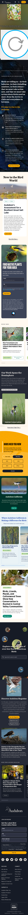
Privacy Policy (14, 913)
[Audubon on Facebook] (7, 859)
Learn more (8, 233)
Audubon (7, 2)
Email (5, 278)
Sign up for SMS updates (19, 879)
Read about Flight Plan (13, 427)
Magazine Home (14, 724)
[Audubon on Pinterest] (25, 859)
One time (7, 456)
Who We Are (4, 869)
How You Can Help (14, 165)
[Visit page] (14, 578)
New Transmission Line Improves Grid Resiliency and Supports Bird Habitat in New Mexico (12, 343)
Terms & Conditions (19, 849)
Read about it (7, 616)
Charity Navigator (14, 906)
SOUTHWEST (8, 357)
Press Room (18, 874)
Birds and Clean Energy (18, 358)
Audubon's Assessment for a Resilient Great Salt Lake (13, 209)
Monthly (18, 456)
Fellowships (18, 871)
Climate (5, 795)
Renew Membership (6, 899)
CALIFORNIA (7, 550)
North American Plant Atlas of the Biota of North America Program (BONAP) (13, 309)
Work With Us (18, 869)
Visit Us (14, 508)
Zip (4, 284)
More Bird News (13, 239)
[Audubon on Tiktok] (20, 859)
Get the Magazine (14, 717)
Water (11, 201)
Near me (15, 2)
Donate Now (4, 895)
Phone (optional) (6, 838)
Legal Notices (7, 913)
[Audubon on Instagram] (2, 859)
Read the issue (14, 720)
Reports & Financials (6, 881)
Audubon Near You (6, 890)
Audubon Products (6, 892)
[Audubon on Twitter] (11, 859)
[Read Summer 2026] (14, 686)
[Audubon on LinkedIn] (16, 859)
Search (19, 2)
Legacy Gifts (4, 897)
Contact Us (17, 876)
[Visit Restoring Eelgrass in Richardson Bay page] (10, 545)
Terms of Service (9, 289)
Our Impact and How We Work (9, 389)
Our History (4, 871)
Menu (2, 2)
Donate (23, 2)
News (6, 201)
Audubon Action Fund (6, 883)
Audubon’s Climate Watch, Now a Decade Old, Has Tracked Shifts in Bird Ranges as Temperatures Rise (12, 781)
